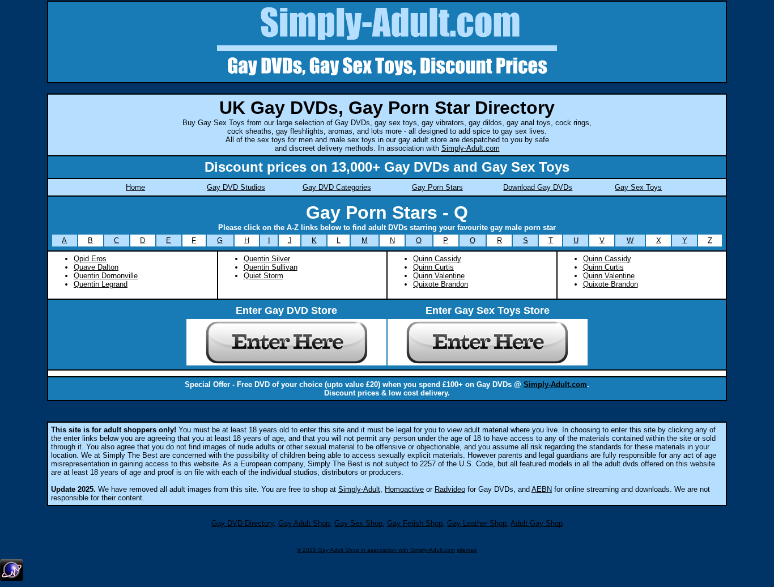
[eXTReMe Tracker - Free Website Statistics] (11, 578)
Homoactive (404, 489)
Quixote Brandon (440, 284)
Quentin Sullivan (270, 267)
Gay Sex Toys (638, 187)
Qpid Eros (90, 258)
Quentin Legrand (100, 284)
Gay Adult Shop (304, 523)
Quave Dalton (96, 267)
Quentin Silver (267, 258)
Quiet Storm (263, 275)
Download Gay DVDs (537, 187)
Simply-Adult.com (470, 148)
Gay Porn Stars (437, 187)
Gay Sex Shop (358, 523)
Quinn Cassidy (437, 258)
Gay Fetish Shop (415, 523)
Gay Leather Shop (477, 523)
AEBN (541, 489)
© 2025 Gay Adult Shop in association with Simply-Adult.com (376, 550)
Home (135, 187)
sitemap (467, 550)
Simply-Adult (359, 489)
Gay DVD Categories (337, 187)
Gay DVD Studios (236, 187)
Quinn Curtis (433, 267)
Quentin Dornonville (106, 275)
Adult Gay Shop (537, 523)
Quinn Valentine (439, 275)
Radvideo (450, 489)
